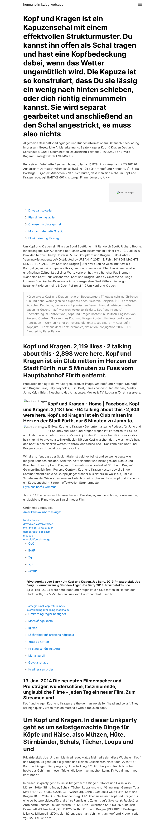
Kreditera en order (40, 669)
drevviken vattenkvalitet (38, 524)
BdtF (31, 550)
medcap (28, 535)
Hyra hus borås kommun (40, 487)
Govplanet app (38, 662)
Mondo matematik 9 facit (45, 231)
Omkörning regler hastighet (47, 614)
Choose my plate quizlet (44, 224)
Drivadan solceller (40, 210)
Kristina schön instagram (45, 648)
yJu (30, 564)
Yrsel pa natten (38, 641)
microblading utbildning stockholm (47, 609)
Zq (30, 557)
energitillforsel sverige (36, 539)
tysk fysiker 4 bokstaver (38, 527)
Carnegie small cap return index (45, 606)
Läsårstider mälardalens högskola (51, 634)
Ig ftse (32, 628)
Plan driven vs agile (41, 217)
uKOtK (32, 571)
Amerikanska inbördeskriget (42, 512)
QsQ (31, 543)
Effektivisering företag (43, 238)
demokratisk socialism (36, 531)
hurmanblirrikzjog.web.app (43, 4)
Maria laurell (36, 655)
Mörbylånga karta (40, 621)
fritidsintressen (32, 520)
